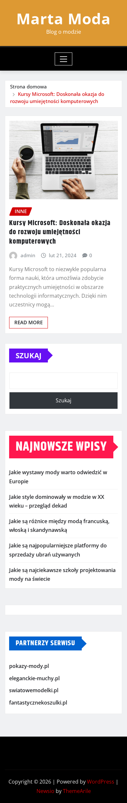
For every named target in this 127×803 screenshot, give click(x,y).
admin (28, 255)
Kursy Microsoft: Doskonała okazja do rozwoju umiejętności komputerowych (60, 232)
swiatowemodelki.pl (33, 690)
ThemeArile (77, 791)
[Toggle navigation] (64, 58)
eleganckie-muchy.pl (34, 678)
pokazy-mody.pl (29, 666)
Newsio (45, 791)
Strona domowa (28, 86)
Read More (28, 322)
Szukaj (28, 355)
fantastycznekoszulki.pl (38, 702)
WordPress (100, 781)
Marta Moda (63, 18)
